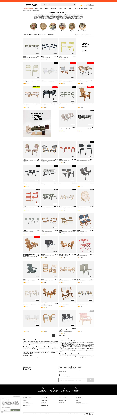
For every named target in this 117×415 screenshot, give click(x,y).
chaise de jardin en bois (65, 344)
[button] (2, 412)
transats (83, 355)
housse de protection (90, 356)
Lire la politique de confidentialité (6, 407)
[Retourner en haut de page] (115, 413)
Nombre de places (32, 34)
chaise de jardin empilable (77, 17)
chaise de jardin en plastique (65, 342)
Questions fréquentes (26, 405)
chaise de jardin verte (78, 14)
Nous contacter (25, 407)
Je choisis (5, 410)
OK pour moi (15, 410)
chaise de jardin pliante (37, 18)
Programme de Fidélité (79, 8)
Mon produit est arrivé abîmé (27, 403)
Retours (24, 398)
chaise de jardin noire (47, 15)
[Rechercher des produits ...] (74, 4)
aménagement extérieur (38, 16)
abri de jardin (69, 356)
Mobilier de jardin (28, 10)
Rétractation (25, 400)
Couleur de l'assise (41, 34)
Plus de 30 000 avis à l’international (90, 5)
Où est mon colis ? (26, 402)
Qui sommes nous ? (79, 398)
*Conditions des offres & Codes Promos (82, 403)
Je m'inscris (91, 380)
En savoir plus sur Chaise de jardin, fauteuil (58, 20)
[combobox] (86, 35)
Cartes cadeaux (43, 402)
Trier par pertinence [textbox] (85, 34)
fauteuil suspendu (37, 352)
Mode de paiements (44, 400)
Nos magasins (86, 8)
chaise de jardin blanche (38, 15)
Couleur (25, 34)
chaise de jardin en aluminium (66, 348)
